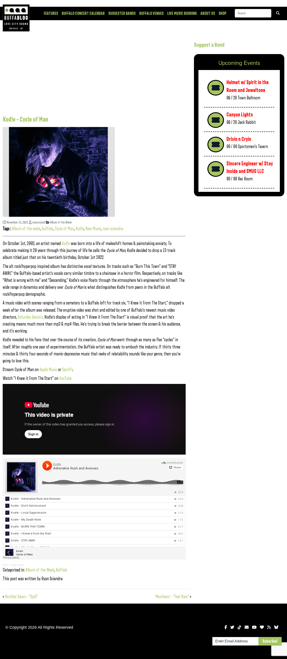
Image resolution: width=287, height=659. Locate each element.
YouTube (65, 378)
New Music (93, 228)
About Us (207, 13)
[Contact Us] (247, 627)
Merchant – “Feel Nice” (172, 596)
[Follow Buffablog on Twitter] (232, 627)
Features (51, 13)
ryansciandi (38, 222)
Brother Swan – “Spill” (21, 596)
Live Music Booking (182, 13)
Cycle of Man (64, 228)
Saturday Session (30, 317)
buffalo (47, 228)
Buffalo (61, 570)
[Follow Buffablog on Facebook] (225, 627)
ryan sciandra (113, 228)
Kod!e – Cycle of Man (25, 119)
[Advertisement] (94, 75)
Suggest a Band (209, 45)
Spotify (67, 369)
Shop (222, 13)
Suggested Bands (122, 13)
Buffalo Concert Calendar (83, 13)
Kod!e (80, 228)
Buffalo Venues (151, 13)
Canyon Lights (239, 115)
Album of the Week (61, 222)
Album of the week (26, 228)
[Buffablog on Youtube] (254, 627)
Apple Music (48, 369)
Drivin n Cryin (238, 139)
